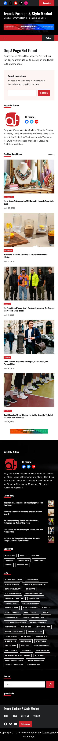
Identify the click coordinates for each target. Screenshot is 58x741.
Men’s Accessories (38, 622)
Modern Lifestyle (35, 632)
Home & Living (39, 560)
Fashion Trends (11, 603)
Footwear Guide (11, 608)
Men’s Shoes (26, 627)
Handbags (46, 608)
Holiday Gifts (23, 560)
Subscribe (25, 723)
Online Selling (11, 636)
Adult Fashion (32, 579)
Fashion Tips (34, 598)
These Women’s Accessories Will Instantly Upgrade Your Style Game (29, 202)
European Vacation (13, 593)
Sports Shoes (25, 641)
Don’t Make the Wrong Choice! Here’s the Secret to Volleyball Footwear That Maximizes (29, 416)
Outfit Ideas (26, 636)
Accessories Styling (13, 579)
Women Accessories (36, 660)
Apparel (7, 304)
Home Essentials (31, 612)
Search (44, 92)
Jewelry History (12, 617)
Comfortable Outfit (13, 589)
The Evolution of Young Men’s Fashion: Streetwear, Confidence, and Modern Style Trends (29, 309)
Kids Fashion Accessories (15, 622)
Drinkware (8, 250)
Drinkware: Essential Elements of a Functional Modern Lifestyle (25, 256)
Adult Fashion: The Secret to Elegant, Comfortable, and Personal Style (26, 363)
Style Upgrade (11, 650)
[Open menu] (5, 38)
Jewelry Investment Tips (33, 617)
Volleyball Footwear (14, 660)
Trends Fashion (42, 650)
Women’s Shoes (34, 665)
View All (51, 154)
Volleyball (39, 655)
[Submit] (50, 684)
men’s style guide (43, 627)
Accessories (8, 197)
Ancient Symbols (12, 584)
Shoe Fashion (10, 641)
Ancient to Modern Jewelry (34, 584)
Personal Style (42, 636)
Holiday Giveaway (12, 612)
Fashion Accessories (33, 593)
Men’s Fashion (10, 627)
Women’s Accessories (14, 665)
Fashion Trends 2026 (30, 603)
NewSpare (49, 732)
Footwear (7, 411)
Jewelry (8, 565)
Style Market (10, 646)
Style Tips (25, 646)
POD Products (22, 565)
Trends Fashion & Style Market (28, 13)
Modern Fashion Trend (14, 632)
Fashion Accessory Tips (14, 598)
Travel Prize (26, 650)
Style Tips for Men (41, 646)
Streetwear (41, 641)
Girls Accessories (30, 608)
